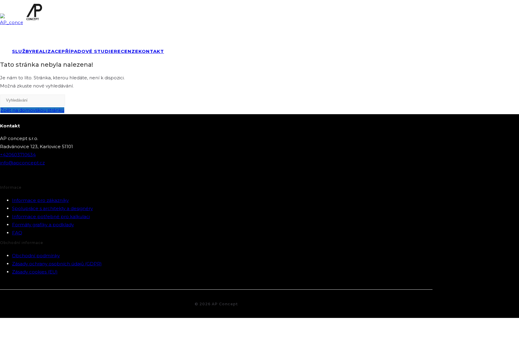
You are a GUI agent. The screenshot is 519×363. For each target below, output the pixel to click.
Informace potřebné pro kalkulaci (51, 216)
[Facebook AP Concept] (5, 176)
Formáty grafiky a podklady (43, 224)
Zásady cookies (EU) (35, 272)
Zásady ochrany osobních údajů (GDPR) (57, 264)
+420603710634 (18, 154)
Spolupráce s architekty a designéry (52, 208)
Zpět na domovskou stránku (32, 110)
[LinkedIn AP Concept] (34, 176)
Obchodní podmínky (36, 255)
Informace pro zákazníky (40, 200)
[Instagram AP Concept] (19, 176)
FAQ (17, 233)
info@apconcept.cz (22, 163)
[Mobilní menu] (511, 28)
